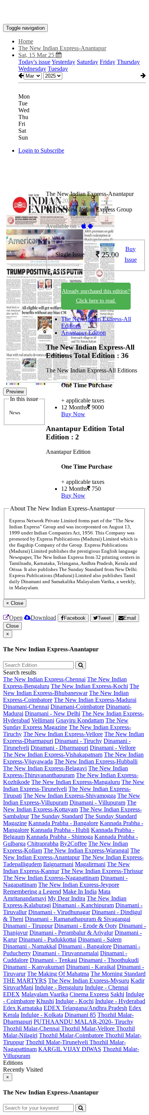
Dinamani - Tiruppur (28, 926)
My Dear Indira (66, 898)
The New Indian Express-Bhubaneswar (71, 689)
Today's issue (34, 62)
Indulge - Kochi (74, 1001)
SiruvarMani (18, 987)
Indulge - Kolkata (42, 1015)
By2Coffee (73, 843)
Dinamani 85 (80, 1015)
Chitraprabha (42, 843)
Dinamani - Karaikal (90, 967)
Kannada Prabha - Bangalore (63, 823)
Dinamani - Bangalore (85, 946)
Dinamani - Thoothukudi (109, 960)
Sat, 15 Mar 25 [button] (37, 55)
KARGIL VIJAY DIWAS (69, 1049)
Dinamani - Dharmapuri (59, 747)
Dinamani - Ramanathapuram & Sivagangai (77, 919)
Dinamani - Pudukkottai (47, 939)
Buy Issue (131, 254)
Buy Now (73, 414)
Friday (107, 62)
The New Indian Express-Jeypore (78, 884)
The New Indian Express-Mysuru (88, 980)
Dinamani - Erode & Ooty (85, 926)
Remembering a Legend (32, 891)
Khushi (45, 1001)
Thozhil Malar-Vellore (88, 1028)
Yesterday (63, 62)
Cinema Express (89, 994)
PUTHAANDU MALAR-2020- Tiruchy (83, 1021)
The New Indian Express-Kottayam (69, 806)
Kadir (137, 980)
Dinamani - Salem (99, 939)
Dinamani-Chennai (26, 706)
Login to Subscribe (41, 150)
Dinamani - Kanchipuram (83, 905)
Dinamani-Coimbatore (77, 706)
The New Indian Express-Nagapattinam (51, 878)
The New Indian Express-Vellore (63, 734)
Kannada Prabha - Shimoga (59, 836)
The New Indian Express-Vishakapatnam (52, 754)
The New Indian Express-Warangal (86, 850)
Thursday (128, 62)
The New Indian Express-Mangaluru (75, 782)
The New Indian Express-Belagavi (45, 768)
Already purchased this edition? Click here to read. (96, 296)
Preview (15, 391)
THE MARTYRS (25, 980)
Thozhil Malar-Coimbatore (72, 1035)
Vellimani (42, 720)
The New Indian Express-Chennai (44, 679)
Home (25, 41)
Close (12, 626)
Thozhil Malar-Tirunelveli (57, 1042)
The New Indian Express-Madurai (95, 700)
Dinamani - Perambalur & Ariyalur (71, 932)
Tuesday (58, 68)
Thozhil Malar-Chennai (32, 1028)
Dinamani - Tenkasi (53, 960)
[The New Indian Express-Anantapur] (74, 12)
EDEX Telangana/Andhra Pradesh (85, 1008)
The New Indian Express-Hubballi (96, 761)
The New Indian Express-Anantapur (71, 854)
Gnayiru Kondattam (80, 720)
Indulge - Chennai (106, 987)
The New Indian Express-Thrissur (102, 871)
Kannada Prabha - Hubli (60, 830)
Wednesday (32, 68)
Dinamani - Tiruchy (78, 741)
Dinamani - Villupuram (97, 802)
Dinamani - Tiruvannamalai (65, 953)
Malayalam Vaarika (44, 994)
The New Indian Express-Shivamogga (69, 795)
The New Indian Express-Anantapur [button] (62, 48)
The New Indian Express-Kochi (89, 686)
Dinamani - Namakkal (30, 946)
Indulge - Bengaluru (59, 987)
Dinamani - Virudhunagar (59, 912)
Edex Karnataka (22, 1008)
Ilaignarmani (58, 864)
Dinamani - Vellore (113, 747)
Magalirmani (90, 864)
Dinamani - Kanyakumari (34, 967)
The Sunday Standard (57, 816)
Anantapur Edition (83, 332)
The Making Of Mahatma (58, 973)
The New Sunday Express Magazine (65, 723)
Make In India (80, 891)
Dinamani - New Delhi (52, 713)
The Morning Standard (118, 973)
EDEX (11, 994)
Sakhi (117, 994)
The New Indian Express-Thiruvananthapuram (65, 771)
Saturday (87, 62)
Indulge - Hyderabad (120, 1001)
